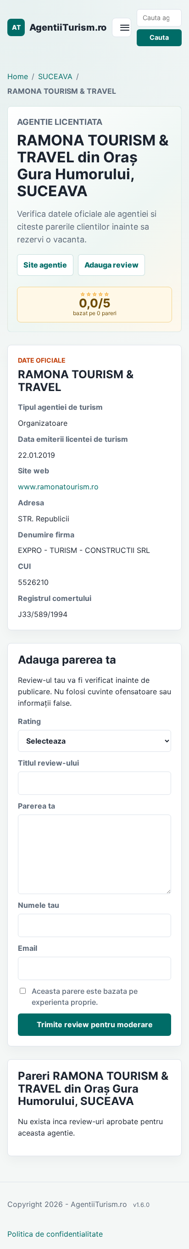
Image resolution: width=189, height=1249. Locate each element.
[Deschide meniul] (121, 27)
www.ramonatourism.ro (58, 486)
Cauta (159, 37)
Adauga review (111, 264)
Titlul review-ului (48, 762)
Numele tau (38, 905)
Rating (29, 721)
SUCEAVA (55, 76)
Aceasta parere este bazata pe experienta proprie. (85, 996)
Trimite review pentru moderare (95, 1024)
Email (27, 948)
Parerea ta (36, 805)
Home (17, 76)
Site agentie (45, 264)
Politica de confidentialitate (55, 1233)
